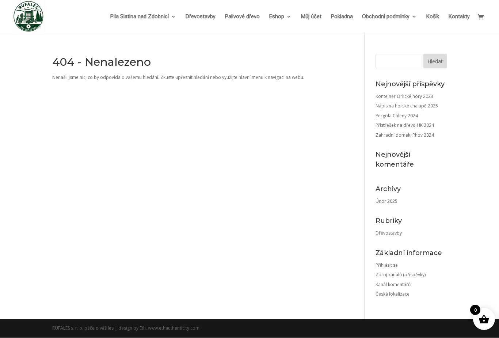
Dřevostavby (200, 17)
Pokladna (342, 17)
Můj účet (311, 17)
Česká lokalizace (393, 294)
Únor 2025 (386, 201)
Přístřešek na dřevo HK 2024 (405, 125)
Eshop (276, 17)
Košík (432, 17)
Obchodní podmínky (386, 17)
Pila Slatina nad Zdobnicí (139, 17)
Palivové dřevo (242, 17)
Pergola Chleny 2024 (397, 116)
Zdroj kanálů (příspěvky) (401, 274)
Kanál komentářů (393, 284)
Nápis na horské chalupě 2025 (407, 106)
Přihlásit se (387, 265)
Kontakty (459, 17)
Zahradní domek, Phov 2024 (405, 135)
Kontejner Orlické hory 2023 (404, 96)
